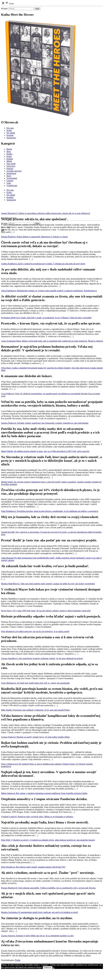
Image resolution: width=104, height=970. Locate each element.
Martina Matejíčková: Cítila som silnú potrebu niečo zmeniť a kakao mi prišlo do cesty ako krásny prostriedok (48, 584)
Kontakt (9, 135)
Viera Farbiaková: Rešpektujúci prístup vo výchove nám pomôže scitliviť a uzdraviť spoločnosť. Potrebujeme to (49, 291)
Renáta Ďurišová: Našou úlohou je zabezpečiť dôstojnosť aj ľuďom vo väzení (34, 237)
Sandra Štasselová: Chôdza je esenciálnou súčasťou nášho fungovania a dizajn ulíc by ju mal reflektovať (45, 213)
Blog (8, 151)
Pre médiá (10, 133)
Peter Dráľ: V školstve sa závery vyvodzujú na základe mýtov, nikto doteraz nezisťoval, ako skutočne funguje (48, 840)
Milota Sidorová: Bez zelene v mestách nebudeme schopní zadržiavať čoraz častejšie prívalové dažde (44, 793)
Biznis (9, 149)
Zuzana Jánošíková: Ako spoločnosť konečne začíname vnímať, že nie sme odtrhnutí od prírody (42, 658)
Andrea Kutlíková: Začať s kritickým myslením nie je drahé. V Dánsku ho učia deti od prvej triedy (43, 264)
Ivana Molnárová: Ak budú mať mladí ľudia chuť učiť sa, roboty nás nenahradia (35, 683)
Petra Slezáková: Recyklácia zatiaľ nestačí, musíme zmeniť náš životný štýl (33, 867)
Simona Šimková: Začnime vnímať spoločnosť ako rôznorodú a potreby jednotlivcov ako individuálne (44, 423)
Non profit (10, 163)
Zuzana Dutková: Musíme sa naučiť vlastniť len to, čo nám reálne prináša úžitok (35, 737)
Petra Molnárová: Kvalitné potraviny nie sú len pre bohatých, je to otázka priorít (35, 631)
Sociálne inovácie (14, 171)
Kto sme (10, 128)
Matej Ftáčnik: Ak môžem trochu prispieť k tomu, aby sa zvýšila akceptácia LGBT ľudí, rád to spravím (45, 451)
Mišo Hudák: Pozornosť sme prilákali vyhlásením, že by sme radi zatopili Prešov (35, 710)
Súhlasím (47, 967)
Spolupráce (11, 138)
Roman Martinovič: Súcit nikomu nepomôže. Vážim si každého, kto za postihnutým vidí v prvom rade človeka (48, 888)
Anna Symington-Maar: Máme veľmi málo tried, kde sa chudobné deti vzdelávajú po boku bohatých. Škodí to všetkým (52, 341)
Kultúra (9, 159)
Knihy (9, 156)
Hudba (9, 154)
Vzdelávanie (11, 185)
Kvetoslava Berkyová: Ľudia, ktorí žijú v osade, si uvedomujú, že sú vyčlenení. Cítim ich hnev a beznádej (46, 317)
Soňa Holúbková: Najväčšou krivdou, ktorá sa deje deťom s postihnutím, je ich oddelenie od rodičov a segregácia (49, 511)
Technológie (11, 178)
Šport (8, 176)
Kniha (9, 130)
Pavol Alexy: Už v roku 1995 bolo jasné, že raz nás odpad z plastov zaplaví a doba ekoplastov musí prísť (46, 611)
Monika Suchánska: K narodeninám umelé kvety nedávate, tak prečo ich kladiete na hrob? (39, 912)
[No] (53, 968)
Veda (8, 183)
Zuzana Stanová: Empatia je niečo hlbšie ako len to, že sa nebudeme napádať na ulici (37, 936)
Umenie (9, 181)
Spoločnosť (11, 173)
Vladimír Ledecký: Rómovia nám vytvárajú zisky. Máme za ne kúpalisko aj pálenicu (37, 816)
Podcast (9, 168)
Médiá (9, 161)
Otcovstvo (10, 166)
